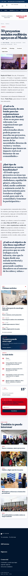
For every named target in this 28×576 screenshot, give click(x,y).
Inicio (2, 23)
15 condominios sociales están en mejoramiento (13, 515)
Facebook (19, 48)
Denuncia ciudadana (6, 566)
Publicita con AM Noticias (21, 16)
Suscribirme (14, 410)
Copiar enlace (5, 51)
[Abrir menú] (2, 6)
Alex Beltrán (6, 42)
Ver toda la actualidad (14, 332)
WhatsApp (12, 48)
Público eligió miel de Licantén (12, 470)
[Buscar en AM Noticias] (25, 5)
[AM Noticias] (14, 6)
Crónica (7, 23)
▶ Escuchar (4, 48)
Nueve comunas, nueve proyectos (13, 448)
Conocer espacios (7, 347)
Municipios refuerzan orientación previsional (13, 492)
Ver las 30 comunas (6, 394)
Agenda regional (5, 564)
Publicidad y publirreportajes (9, 562)
